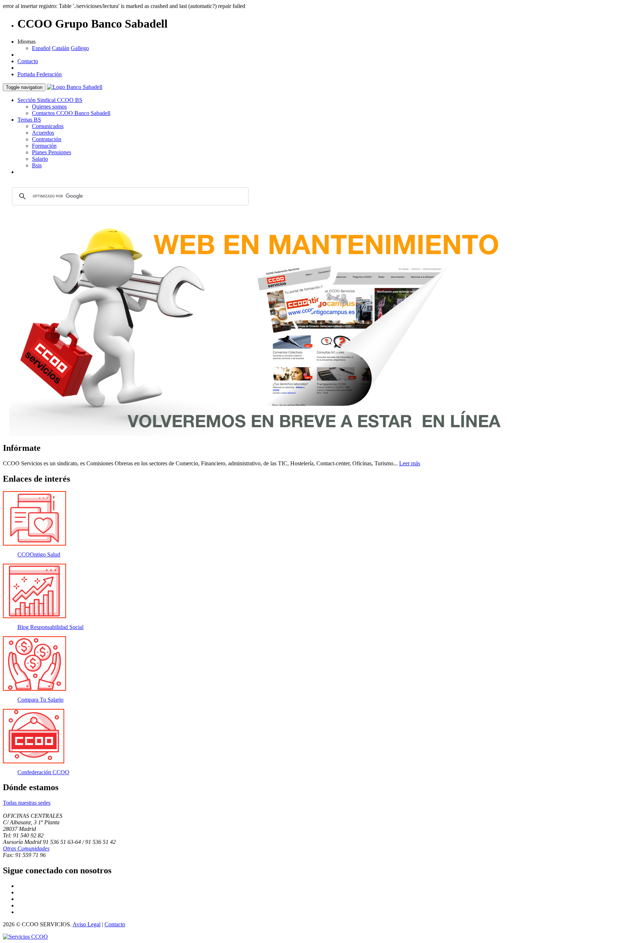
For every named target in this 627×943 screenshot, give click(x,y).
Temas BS (29, 120)
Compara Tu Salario (40, 700)
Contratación (46, 139)
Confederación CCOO (43, 772)
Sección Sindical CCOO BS (49, 100)
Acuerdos (43, 133)
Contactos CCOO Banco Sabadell (71, 113)
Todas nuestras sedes (26, 803)
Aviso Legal (87, 924)
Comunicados (47, 126)
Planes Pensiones (51, 152)
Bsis (37, 165)
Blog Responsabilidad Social (50, 627)
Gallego (80, 48)
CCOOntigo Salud (38, 554)
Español (41, 48)
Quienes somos (49, 106)
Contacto (27, 61)
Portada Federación (39, 74)
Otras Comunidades (26, 848)
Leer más (409, 463)
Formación (44, 146)
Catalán (60, 48)
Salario (40, 159)
